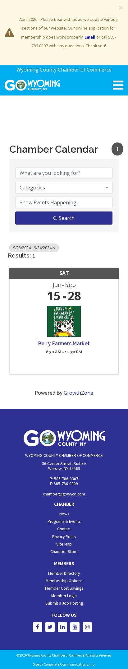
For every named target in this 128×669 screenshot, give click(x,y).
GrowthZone (78, 392)
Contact (64, 529)
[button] (117, 148)
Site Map (64, 544)
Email (90, 37)
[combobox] (64, 187)
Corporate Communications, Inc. (69, 664)
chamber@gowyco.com (64, 494)
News (64, 514)
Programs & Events (64, 521)
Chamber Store (64, 551)
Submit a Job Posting (64, 603)
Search (67, 218)
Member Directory (64, 573)
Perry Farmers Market (64, 343)
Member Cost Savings (64, 588)
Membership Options (64, 580)
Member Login (64, 595)
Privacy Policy (64, 536)
